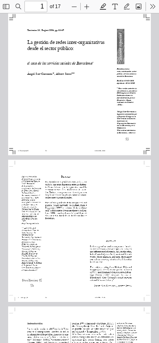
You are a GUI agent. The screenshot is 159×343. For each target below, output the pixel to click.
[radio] (103, 6)
